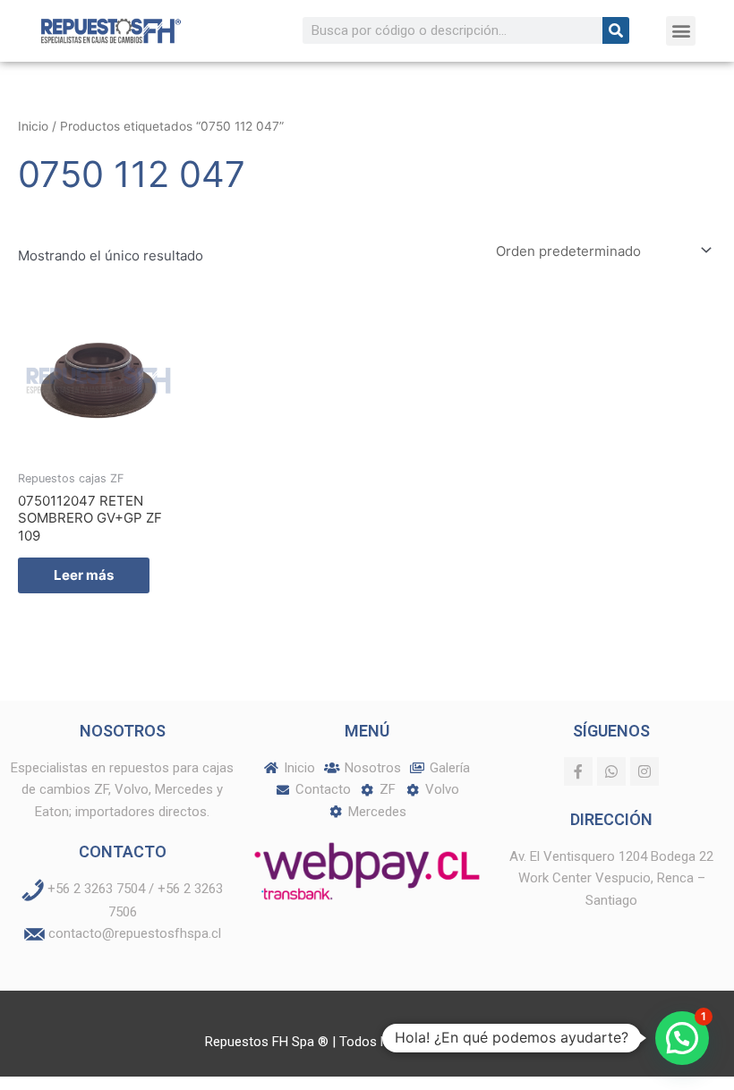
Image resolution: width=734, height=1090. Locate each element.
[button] (681, 31)
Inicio (33, 126)
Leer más (84, 574)
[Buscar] (615, 30)
